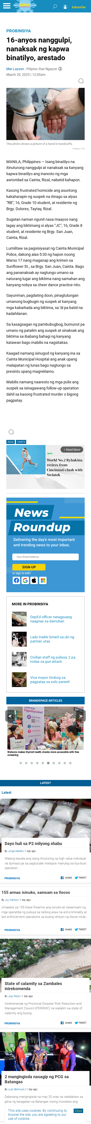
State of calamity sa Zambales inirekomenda (33, 986)
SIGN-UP (29, 567)
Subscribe (79, 7)
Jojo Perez (14, 996)
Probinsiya (18, 30)
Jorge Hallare (15, 851)
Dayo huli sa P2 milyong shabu (33, 843)
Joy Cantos (11, 899)
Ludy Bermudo (16, 1089)
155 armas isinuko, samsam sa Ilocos (35, 892)
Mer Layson (15, 69)
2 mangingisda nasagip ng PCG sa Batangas (37, 1079)
